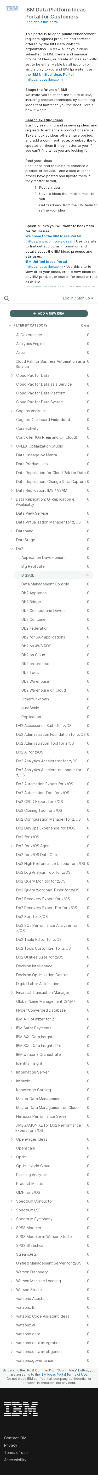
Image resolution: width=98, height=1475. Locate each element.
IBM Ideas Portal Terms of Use (64, 1374)
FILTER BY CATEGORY (31, 325)
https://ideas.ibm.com (44, 79)
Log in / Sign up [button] (77, 298)
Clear (85, 325)
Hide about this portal (42, 22)
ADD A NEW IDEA (50, 313)
